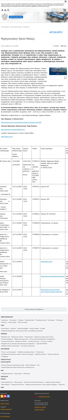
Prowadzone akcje (41, 320)
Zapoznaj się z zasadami (40, 407)
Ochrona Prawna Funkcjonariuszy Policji (13, 365)
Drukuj (64, 46)
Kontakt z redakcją (5, 403)
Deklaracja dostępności (6, 409)
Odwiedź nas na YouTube (5, 396)
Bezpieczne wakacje (17, 337)
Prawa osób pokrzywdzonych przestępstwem (42, 339)
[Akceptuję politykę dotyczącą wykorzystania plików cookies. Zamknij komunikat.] (65, 1)
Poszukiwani (13, 320)
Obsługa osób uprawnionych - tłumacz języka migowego (41, 384)
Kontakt (3, 379)
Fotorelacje (59, 320)
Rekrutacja (27, 373)
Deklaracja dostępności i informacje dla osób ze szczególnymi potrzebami (22, 330)
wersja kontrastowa (5, 416)
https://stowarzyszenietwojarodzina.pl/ (13, 129)
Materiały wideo (29, 320)
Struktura (13, 328)
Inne (2, 370)
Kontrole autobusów (53, 354)
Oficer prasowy (18, 382)
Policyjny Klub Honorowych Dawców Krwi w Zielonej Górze (18, 367)
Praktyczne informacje (17, 384)
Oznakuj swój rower (34, 341)
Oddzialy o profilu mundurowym (10, 346)
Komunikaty (51, 320)
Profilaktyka (5, 356)
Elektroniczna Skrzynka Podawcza (34, 382)
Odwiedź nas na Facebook (8, 396)
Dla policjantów (6, 362)
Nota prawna (18, 373)
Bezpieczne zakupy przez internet (44, 337)
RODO (2, 387)
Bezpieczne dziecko (21, 341)
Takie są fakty (12, 322)
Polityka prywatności (7, 373)
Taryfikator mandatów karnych (26, 352)
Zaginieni (21, 320)
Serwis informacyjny (16, 27)
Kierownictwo (5, 328)
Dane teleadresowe (7, 382)
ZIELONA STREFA (42, 343)
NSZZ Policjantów (31, 365)
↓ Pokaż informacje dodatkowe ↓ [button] (34, 309)
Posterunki (62, 384)
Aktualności (26, 27)
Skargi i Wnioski (34, 328)
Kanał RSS (2, 396)
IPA (38, 365)
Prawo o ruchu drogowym (9, 352)
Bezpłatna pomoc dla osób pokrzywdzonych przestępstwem (18, 343)
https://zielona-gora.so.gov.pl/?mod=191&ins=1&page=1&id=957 (21, 122)
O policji (42, 328)
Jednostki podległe (23, 328)
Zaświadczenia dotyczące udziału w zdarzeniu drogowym (18, 354)
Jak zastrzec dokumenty (28, 346)
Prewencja (4, 334)
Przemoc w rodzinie (46, 341)
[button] (64, 10)
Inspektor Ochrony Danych (52, 382)
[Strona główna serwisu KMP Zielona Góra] (2, 10)
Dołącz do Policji (6, 359)
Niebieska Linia (6, 337)
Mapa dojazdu (6, 384)
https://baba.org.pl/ (7, 136)
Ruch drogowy (5, 349)
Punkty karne (40, 352)
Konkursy (4, 322)
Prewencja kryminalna (8, 341)
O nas (2, 325)
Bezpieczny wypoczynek (21, 339)
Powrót (56, 46)
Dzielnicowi (4, 376)
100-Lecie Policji (22, 322)
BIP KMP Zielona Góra (44, 396)
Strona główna (5, 27)
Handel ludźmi (29, 337)
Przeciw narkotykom (7, 339)
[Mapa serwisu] (5, 10)
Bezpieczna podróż (40, 354)
